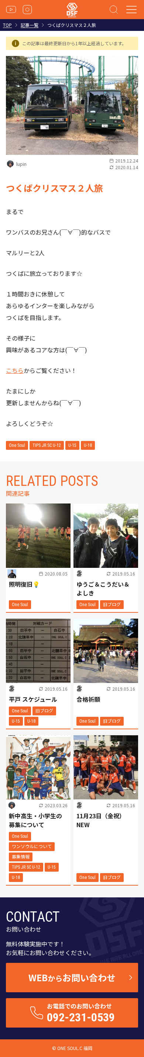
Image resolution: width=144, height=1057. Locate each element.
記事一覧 (29, 25)
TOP (7, 25)
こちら (15, 370)
